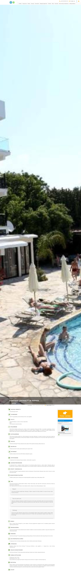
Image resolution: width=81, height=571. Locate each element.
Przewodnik (37, 3)
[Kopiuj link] (58, 434)
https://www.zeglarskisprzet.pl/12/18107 (64, 433)
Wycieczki (56, 3)
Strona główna (30, 405)
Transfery (49, 3)
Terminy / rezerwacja (65, 416)
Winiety (29, 3)
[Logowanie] (78, 1)
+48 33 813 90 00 (64, 1)
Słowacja (32, 3)
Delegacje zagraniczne (43, 3)
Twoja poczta (24, 3)
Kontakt (20, 3)
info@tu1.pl (72, 1)
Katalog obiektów (72, 3)
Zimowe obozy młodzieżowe (63, 3)
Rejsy (53, 3)
